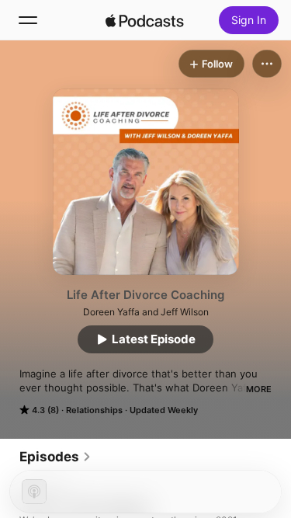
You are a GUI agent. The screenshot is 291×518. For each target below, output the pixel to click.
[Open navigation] (28, 20)
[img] (145, 20)
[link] (55, 456)
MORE (259, 389)
